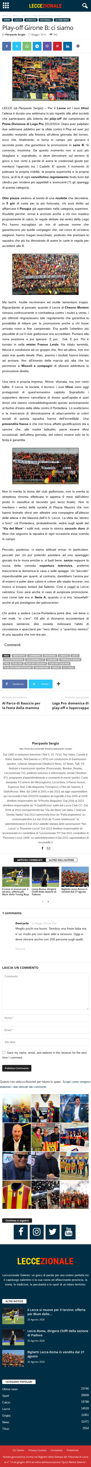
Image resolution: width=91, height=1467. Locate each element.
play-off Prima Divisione (17, 667)
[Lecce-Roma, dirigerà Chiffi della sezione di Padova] (45, 877)
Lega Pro (52, 659)
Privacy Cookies (37, 1450)
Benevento (19, 655)
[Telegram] (37, 46)
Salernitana (42, 667)
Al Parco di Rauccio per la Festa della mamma (21, 705)
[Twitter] (16, 46)
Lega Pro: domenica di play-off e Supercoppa (70, 705)
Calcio (25, 15)
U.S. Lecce (68, 667)
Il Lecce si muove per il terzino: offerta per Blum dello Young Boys (15, 891)
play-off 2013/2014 (36, 663)
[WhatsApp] (27, 46)
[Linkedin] (67, 46)
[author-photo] (45, 728)
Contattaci (57, 1450)
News (5, 1422)
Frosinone (50, 655)
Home (5, 15)
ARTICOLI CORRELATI (29, 860)
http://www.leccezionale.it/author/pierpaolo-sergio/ (45, 748)
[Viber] (47, 46)
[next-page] (48, 901)
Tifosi (5, 1428)
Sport (15, 15)
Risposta (20, 948)
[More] (78, 46)
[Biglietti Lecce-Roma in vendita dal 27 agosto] (75, 877)
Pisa (6, 663)
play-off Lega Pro (59, 663)
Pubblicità (72, 1450)
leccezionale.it (35, 659)
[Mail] (48, 848)
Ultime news (62, 19)
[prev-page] (43, 901)
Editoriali (45, 19)
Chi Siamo (18, 1450)
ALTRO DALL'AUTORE (61, 860)
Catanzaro (34, 655)
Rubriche (31, 19)
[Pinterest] (57, 46)
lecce (75, 655)
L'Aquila (63, 655)
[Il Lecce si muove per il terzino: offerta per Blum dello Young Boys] (16, 877)
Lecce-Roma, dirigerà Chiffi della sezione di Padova (44, 891)
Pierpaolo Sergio (15, 34)
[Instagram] (37, 1232)
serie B (55, 667)
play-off (17, 663)
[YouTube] (68, 1232)
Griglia (6, 1415)
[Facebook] (6, 46)
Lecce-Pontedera (13, 659)
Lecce (6, 1409)
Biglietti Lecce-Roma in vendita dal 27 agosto (74, 890)
